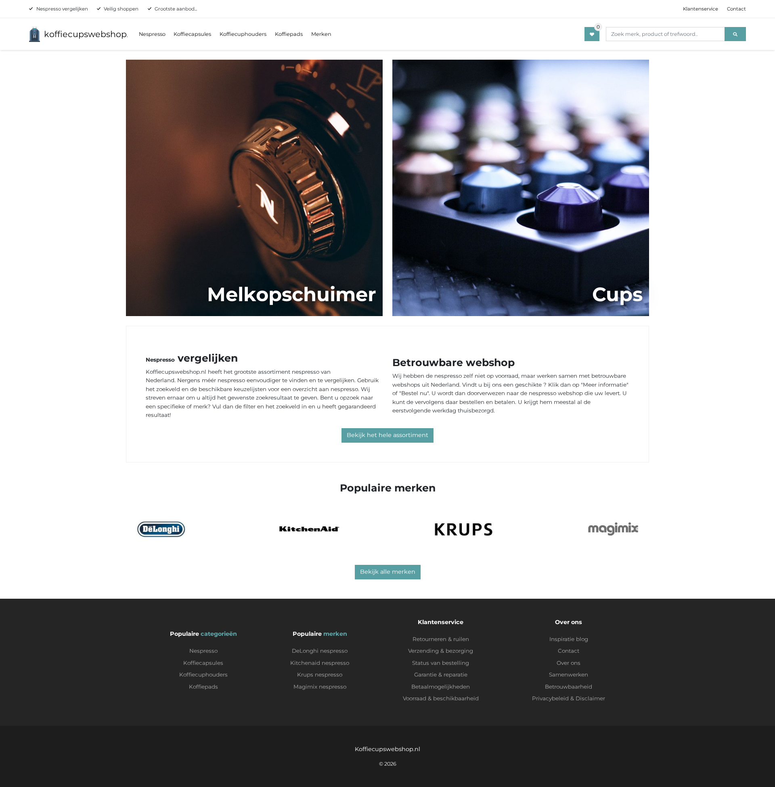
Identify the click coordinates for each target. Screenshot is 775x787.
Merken (321, 34)
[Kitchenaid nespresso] (309, 529)
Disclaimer (590, 698)
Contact (736, 9)
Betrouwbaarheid (568, 686)
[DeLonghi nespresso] (161, 529)
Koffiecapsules (192, 34)
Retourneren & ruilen (441, 639)
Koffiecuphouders (243, 34)
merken (335, 633)
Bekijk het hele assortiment (387, 435)
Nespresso (152, 34)
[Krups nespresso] (463, 529)
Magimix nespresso (319, 686)
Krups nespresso (319, 674)
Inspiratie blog (568, 639)
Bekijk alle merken (387, 571)
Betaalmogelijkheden (440, 686)
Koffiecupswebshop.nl (387, 749)
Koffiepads (289, 34)
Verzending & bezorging (440, 651)
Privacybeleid (550, 698)
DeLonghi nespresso (320, 651)
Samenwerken (568, 674)
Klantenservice (700, 9)
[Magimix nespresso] (613, 529)
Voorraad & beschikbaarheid (441, 698)
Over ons (568, 663)
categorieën (219, 633)
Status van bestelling (440, 663)
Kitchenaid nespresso (319, 663)
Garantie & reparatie (440, 674)
